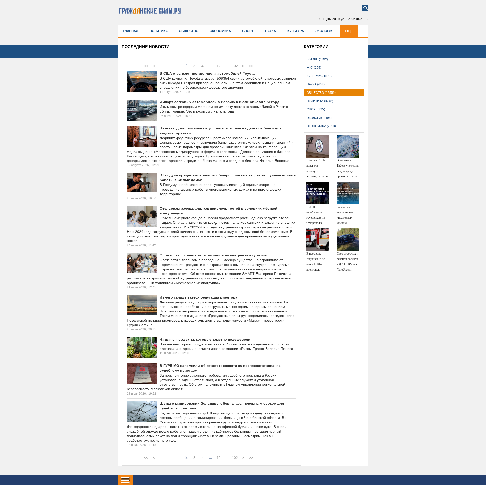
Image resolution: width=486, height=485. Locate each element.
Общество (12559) (321, 93)
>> (251, 66)
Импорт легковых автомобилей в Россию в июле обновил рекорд (219, 102)
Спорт (248, 31)
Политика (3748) (320, 101)
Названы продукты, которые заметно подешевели (205, 339)
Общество (188, 31)
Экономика (220, 31)
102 (235, 66)
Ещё (349, 31)
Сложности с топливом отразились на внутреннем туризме (213, 255)
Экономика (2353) (321, 126)
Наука (270, 31)
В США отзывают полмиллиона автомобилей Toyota (207, 73)
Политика (159, 31)
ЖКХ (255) (314, 67)
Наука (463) (316, 84)
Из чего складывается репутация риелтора (198, 297)
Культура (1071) (319, 76)
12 (219, 66)
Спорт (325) (316, 109)
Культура (295, 31)
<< (146, 66)
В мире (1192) (317, 59)
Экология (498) (319, 118)
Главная (130, 31)
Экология (324, 31)
